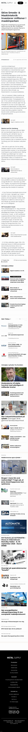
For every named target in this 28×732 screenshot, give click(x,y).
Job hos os (14, 699)
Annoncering (14, 670)
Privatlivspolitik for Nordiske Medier (14, 679)
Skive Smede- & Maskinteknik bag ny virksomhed (16, 170)
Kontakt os (14, 696)
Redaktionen (6, 59)
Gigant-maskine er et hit (17, 122)
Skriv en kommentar (21, 260)
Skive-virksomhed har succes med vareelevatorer (19, 235)
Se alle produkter (14, 672)
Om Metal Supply (14, 701)
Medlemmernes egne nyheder (10, 457)
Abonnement (14, 665)
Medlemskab (14, 667)
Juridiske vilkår (14, 682)
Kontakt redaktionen (14, 694)
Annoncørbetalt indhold (14, 687)
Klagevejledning (14, 684)
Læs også (13, 120)
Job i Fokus (5, 319)
